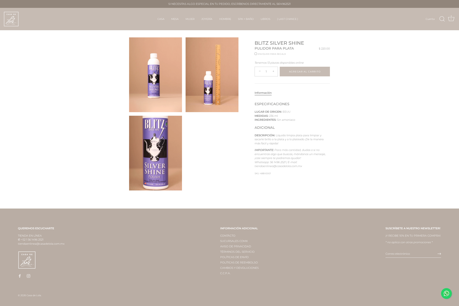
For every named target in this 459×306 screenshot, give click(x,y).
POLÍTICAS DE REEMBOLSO (239, 262)
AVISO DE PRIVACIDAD (235, 246)
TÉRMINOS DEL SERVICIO (237, 251)
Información (263, 92)
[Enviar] (439, 254)
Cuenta (430, 19)
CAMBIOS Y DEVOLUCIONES (239, 268)
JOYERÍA (206, 19)
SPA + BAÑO (246, 19)
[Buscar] (442, 19)
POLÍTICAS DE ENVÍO (234, 257)
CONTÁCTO (227, 235)
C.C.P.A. (225, 273)
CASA (160, 19)
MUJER (190, 19)
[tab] (265, 93)
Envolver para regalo (272, 54)
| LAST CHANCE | (287, 19)
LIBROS (265, 19)
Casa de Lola (34, 295)
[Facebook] (20, 275)
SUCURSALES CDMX (234, 241)
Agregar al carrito (305, 71)
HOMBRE (225, 19)
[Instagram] (28, 275)
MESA (175, 19)
